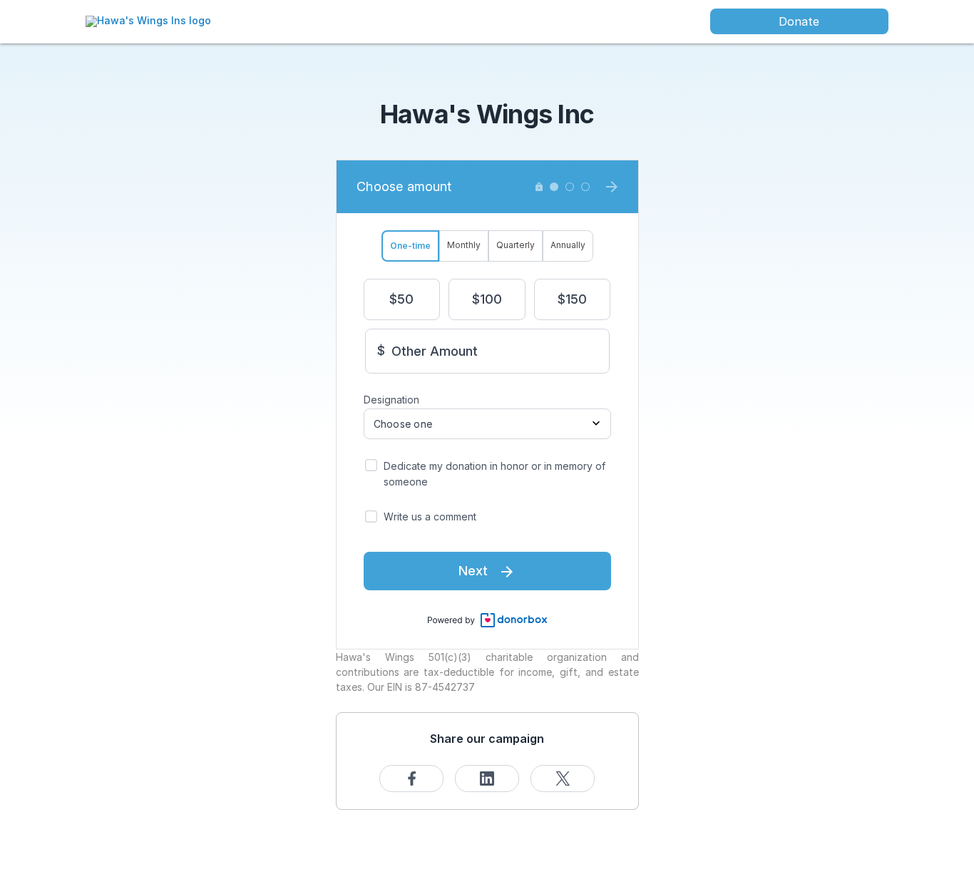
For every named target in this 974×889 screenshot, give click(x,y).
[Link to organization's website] (148, 20)
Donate (799, 21)
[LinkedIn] (487, 778)
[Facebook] (411, 778)
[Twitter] (562, 778)
